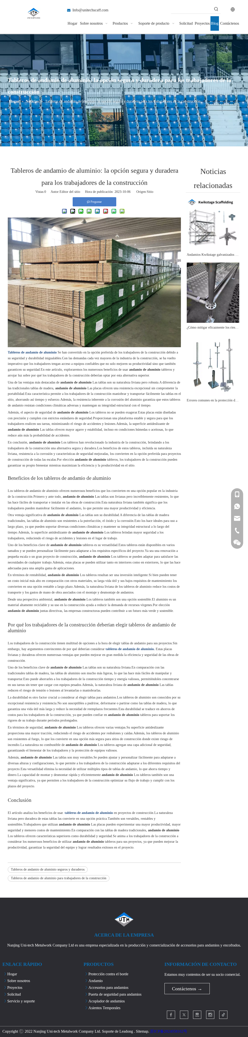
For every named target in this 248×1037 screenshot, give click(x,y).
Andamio (95, 981)
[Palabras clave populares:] (216, 9)
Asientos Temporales (104, 1008)
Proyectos (14, 987)
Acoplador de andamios (106, 1001)
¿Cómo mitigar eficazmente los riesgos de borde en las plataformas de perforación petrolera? (213, 327)
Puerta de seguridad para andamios (114, 994)
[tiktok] (223, 1015)
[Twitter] (184, 1015)
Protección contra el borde (108, 974)
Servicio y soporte (21, 1001)
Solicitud (14, 994)
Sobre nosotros (18, 981)
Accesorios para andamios (108, 987)
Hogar (12, 974)
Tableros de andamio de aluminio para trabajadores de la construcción (58, 878)
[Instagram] (210, 1015)
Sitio (150, 192)
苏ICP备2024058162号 (168, 1031)
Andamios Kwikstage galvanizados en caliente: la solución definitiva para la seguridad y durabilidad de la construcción (213, 254)
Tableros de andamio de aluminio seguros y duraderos (48, 869)
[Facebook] (171, 1015)
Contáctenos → (187, 988)
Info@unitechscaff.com (90, 10)
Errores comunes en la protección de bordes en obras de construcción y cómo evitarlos (213, 400)
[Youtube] (197, 1015)
